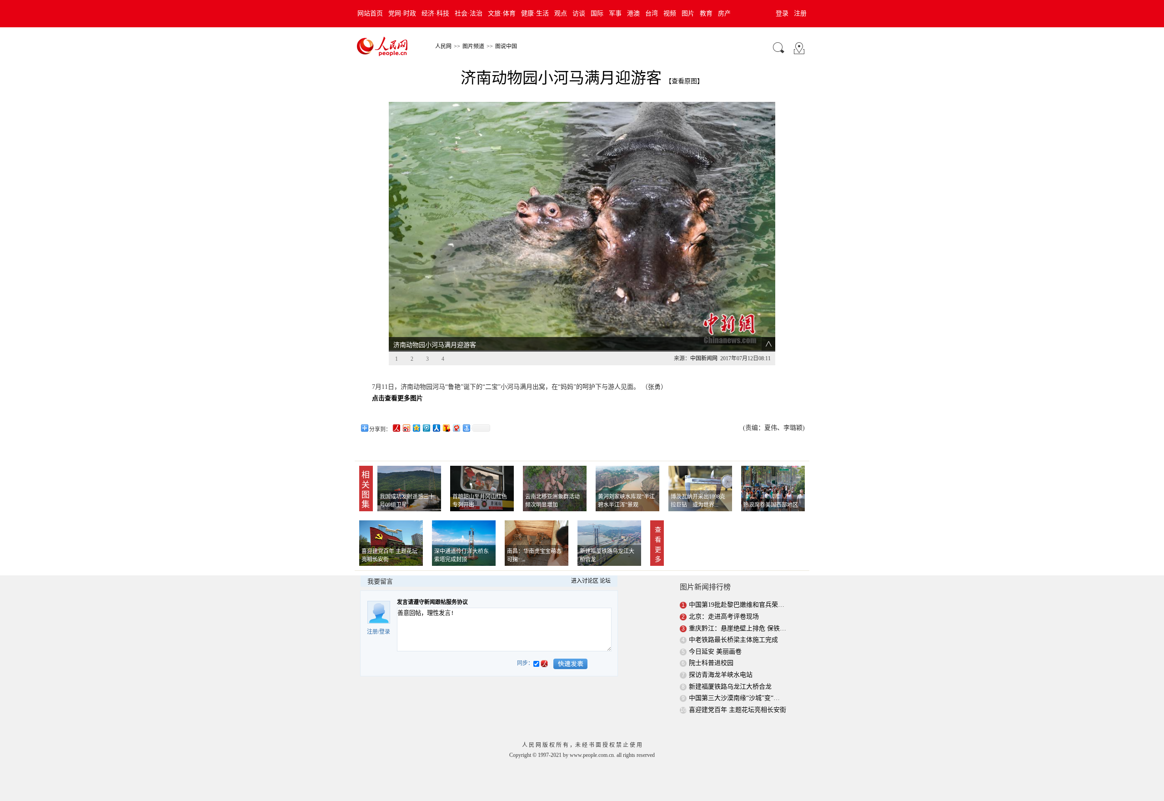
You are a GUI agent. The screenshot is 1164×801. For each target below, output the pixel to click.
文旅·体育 (502, 13)
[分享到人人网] (436, 427)
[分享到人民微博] (396, 427)
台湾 (651, 13)
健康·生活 (535, 13)
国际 (597, 13)
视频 (669, 13)
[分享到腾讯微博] (426, 427)
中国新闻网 (703, 358)
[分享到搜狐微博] (446, 427)
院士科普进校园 (711, 663)
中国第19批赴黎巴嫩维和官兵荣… (736, 604)
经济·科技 (435, 13)
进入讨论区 (584, 581)
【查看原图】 (684, 81)
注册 (800, 13)
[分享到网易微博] (456, 427)
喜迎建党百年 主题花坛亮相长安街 (737, 709)
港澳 (633, 13)
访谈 (578, 13)
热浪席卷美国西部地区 (770, 505)
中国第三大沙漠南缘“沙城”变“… (734, 698)
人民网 (443, 46)
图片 (688, 13)
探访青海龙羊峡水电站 (721, 674)
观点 (560, 13)
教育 (706, 13)
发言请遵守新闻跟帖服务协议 (432, 602)
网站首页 (370, 13)
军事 (615, 13)
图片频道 (473, 46)
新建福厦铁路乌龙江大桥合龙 (730, 686)
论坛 (605, 581)
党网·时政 (402, 13)
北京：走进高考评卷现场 (724, 616)
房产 (724, 13)
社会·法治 (468, 13)
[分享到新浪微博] (406, 427)
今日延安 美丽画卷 (715, 651)
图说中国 (506, 46)
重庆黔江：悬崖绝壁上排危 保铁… (737, 628)
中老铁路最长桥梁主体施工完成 (733, 639)
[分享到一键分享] (466, 427)
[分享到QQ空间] (416, 427)
